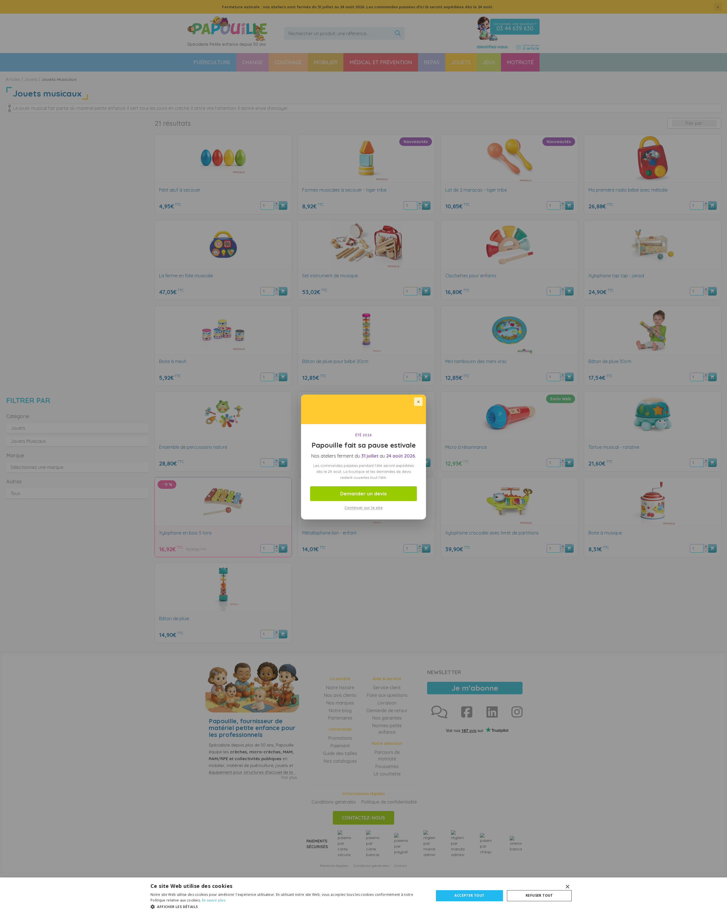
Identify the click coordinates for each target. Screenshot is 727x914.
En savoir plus (213, 900)
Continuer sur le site (363, 507)
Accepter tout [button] (469, 895)
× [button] (567, 887)
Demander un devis (363, 493)
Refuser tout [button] (539, 895)
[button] (288, 906)
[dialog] (363, 895)
